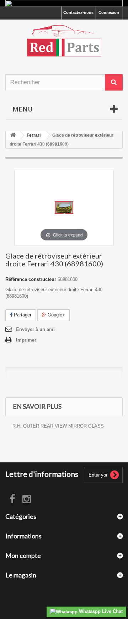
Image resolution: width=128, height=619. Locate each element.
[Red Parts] (64, 40)
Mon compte (23, 555)
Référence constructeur (30, 279)
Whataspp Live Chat (100, 611)
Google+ (55, 314)
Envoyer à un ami (35, 329)
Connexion (108, 12)
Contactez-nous (78, 12)
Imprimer (26, 340)
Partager (21, 314)
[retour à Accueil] (13, 135)
